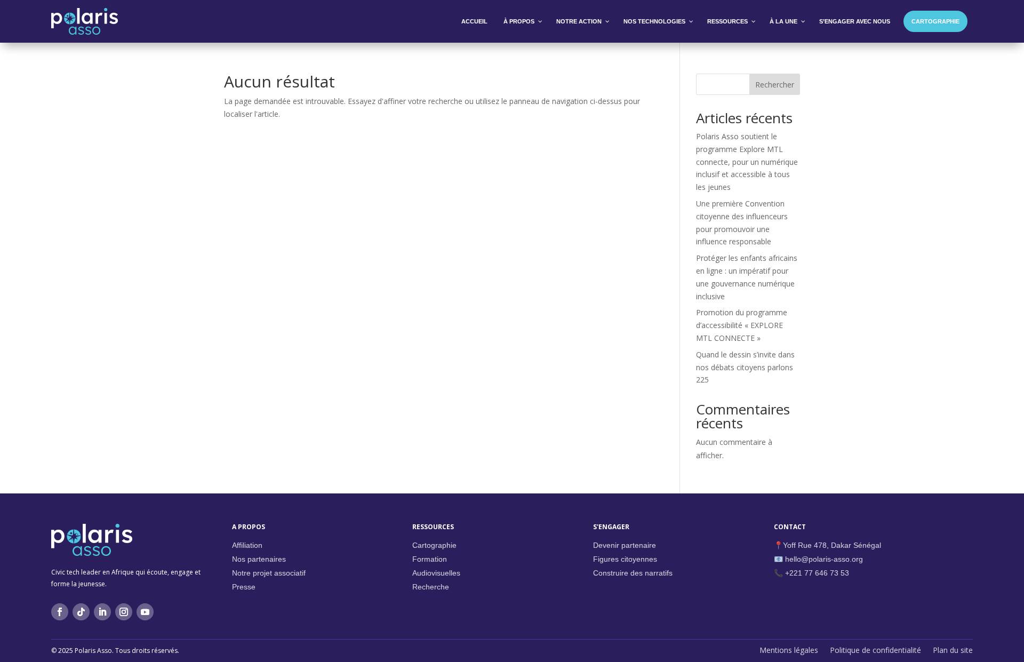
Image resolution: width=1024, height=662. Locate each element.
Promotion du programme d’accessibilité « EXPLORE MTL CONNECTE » (741, 325)
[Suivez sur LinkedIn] (102, 611)
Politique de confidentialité (875, 651)
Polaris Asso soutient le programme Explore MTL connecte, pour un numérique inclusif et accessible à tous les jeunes (747, 161)
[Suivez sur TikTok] (81, 611)
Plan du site (953, 651)
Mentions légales (788, 651)
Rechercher (774, 84)
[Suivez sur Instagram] (123, 611)
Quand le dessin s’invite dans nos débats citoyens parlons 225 (745, 367)
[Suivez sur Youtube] (145, 611)
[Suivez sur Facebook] (59, 611)
